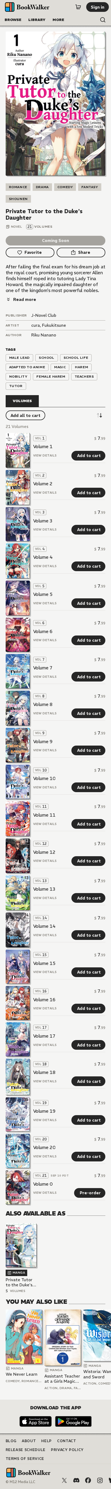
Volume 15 (44, 963)
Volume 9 (43, 741)
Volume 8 (43, 704)
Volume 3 (43, 521)
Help (46, 1441)
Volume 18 (44, 1072)
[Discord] (76, 1480)
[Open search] (103, 20)
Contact (66, 1441)
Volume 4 (43, 557)
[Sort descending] (99, 415)
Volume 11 (44, 815)
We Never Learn (21, 1374)
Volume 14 (44, 926)
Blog (11, 1441)
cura (35, 325)
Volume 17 (44, 1036)
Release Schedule (26, 1450)
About (29, 1441)
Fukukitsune (54, 325)
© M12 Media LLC (20, 1482)
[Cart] (78, 7)
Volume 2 (43, 484)
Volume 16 (44, 1000)
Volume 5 (43, 594)
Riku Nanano (43, 335)
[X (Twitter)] (64, 1480)
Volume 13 (44, 889)
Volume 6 (43, 631)
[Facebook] (88, 1480)
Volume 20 (44, 1147)
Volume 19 (44, 1111)
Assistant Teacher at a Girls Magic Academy (62, 1379)
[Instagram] (100, 1480)
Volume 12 (44, 852)
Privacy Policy (67, 1450)
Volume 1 (43, 446)
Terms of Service (25, 1458)
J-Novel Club (43, 315)
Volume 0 (43, 1184)
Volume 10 (44, 778)
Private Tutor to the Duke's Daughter (19, 1282)
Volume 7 (43, 668)
